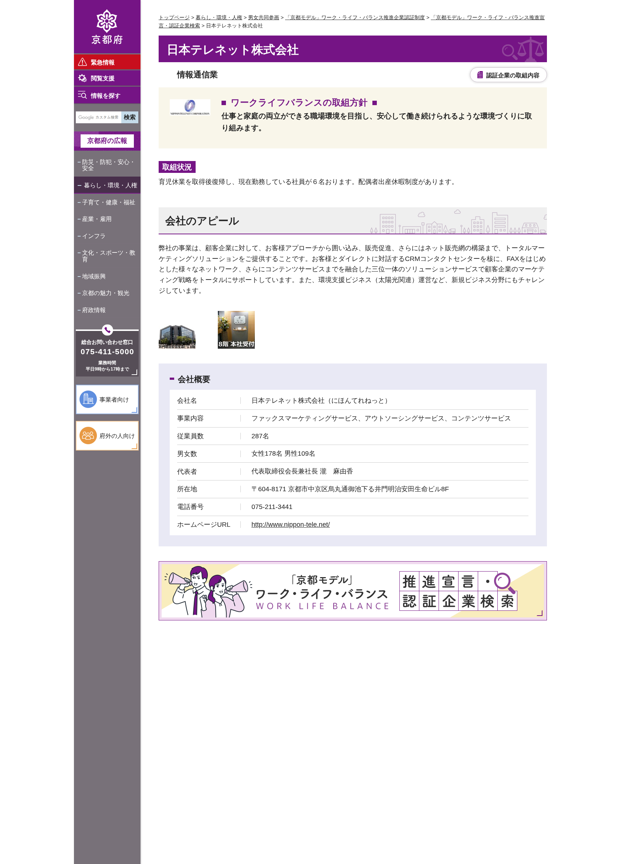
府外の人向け (117, 436)
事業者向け (114, 399)
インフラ (94, 236)
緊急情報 (103, 62)
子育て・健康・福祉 (108, 202)
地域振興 (94, 276)
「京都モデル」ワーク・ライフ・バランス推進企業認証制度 (355, 17)
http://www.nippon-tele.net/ (290, 524)
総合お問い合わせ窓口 (107, 342)
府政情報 (94, 310)
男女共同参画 (263, 17)
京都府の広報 (107, 140)
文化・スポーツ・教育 (108, 256)
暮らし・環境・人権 (110, 185)
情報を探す (106, 96)
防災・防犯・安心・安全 (108, 165)
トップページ (174, 17)
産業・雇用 (97, 219)
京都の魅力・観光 (105, 293)
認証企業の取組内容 (513, 75)
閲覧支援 (103, 78)
